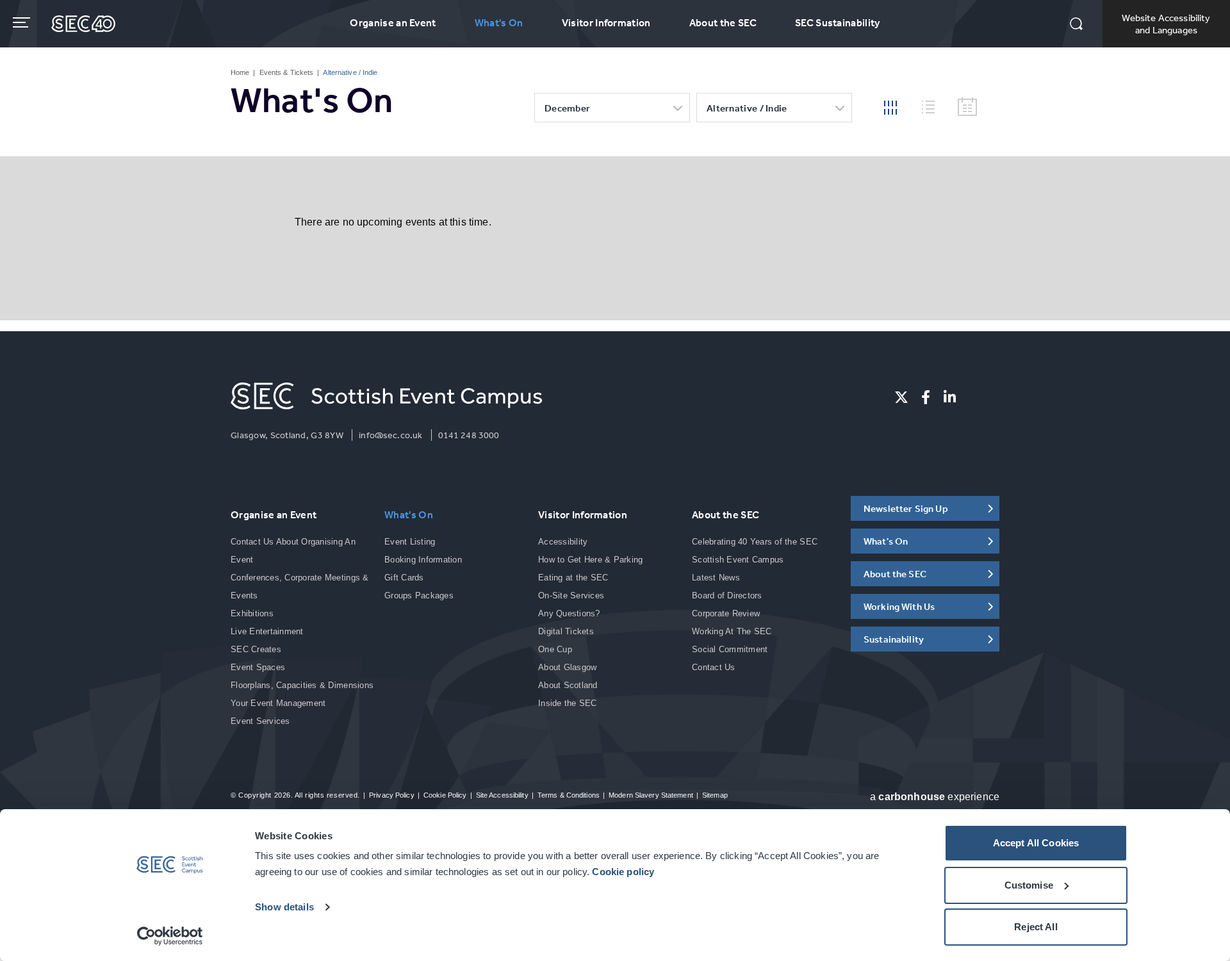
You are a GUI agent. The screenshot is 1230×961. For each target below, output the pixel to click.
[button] (1076, 24)
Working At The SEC (732, 631)
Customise (1028, 885)
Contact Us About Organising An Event (293, 550)
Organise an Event (393, 22)
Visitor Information (606, 22)
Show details (284, 906)
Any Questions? (569, 613)
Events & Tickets (286, 72)
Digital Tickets (566, 631)
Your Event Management (278, 703)
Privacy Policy (391, 795)
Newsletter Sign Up (906, 508)
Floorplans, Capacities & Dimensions (302, 685)
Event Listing (409, 541)
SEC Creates (256, 649)
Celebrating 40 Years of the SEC (754, 541)
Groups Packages (419, 595)
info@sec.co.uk (390, 435)
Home (240, 72)
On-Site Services (571, 595)
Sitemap (715, 795)
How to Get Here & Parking (590, 559)
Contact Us (713, 667)
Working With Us (899, 606)
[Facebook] (926, 397)
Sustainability (894, 639)
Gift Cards (404, 577)
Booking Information (423, 559)
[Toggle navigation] (23, 22)
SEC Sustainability (837, 22)
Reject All (1036, 926)
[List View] (933, 105)
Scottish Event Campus (737, 559)
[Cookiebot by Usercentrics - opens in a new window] (170, 936)
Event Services (260, 721)
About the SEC (723, 22)
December (567, 108)
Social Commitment (729, 649)
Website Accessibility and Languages (1166, 24)
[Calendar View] (967, 107)
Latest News (716, 577)
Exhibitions (252, 613)
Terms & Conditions (568, 795)
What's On (499, 22)
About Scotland (568, 685)
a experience (934, 796)
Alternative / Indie (747, 108)
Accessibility (562, 541)
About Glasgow (567, 667)
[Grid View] (890, 106)
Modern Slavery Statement (651, 795)
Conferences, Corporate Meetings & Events (300, 586)
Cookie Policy (444, 795)
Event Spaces (258, 667)
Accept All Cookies (1036, 842)
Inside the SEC (567, 703)
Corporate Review (726, 613)
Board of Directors (727, 595)
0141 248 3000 (469, 435)
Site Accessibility (502, 795)
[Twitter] (901, 397)
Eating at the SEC (573, 577)
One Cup (555, 649)
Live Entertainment (267, 631)
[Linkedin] (949, 397)
